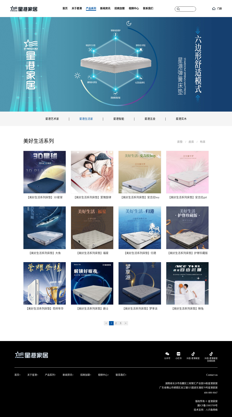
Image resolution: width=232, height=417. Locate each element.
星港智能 (118, 118)
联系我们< (121, 375)
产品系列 (91, 8)
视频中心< (103, 375)
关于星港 (77, 8)
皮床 (191, 141)
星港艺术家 (52, 118)
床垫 (180, 141)
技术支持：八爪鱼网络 (206, 409)
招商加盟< (85, 375)
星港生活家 (86, 118)
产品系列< (50, 375)
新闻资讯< (68, 375)
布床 (202, 141)
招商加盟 (119, 8)
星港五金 (150, 118)
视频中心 (134, 8)
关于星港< (32, 375)
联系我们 (148, 8)
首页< (17, 375)
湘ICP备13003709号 (207, 405)
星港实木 (181, 118)
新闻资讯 (105, 8)
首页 (65, 8)
